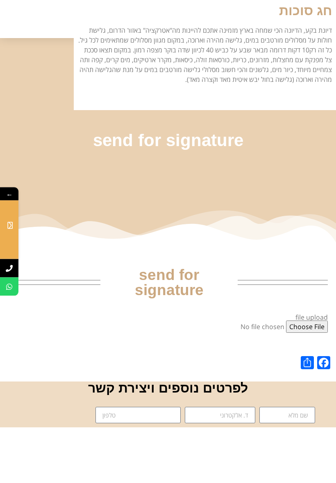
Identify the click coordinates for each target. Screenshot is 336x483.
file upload (311, 317)
